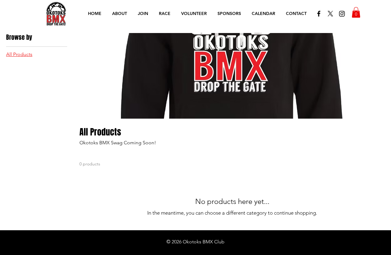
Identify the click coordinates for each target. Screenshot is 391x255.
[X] (330, 13)
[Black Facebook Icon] (319, 13)
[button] (356, 12)
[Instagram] (342, 13)
